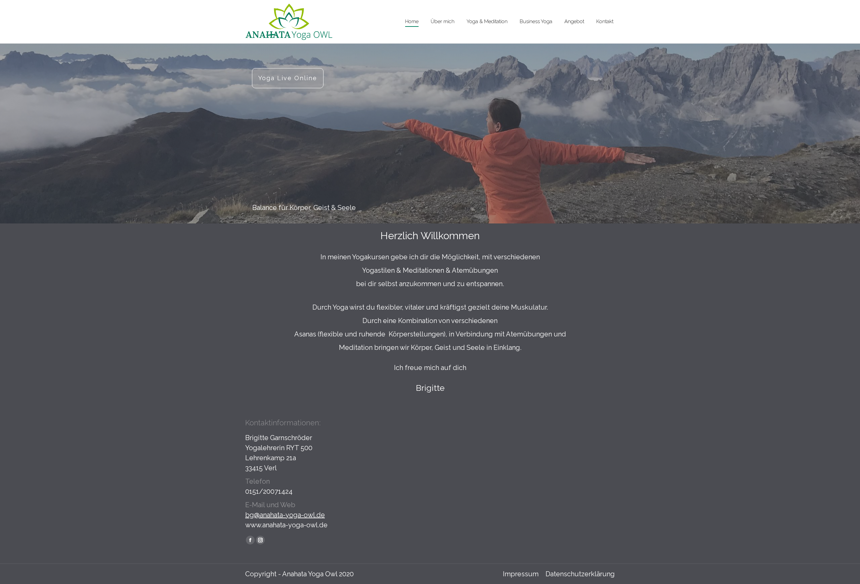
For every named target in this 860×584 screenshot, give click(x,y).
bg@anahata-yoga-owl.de (285, 515)
